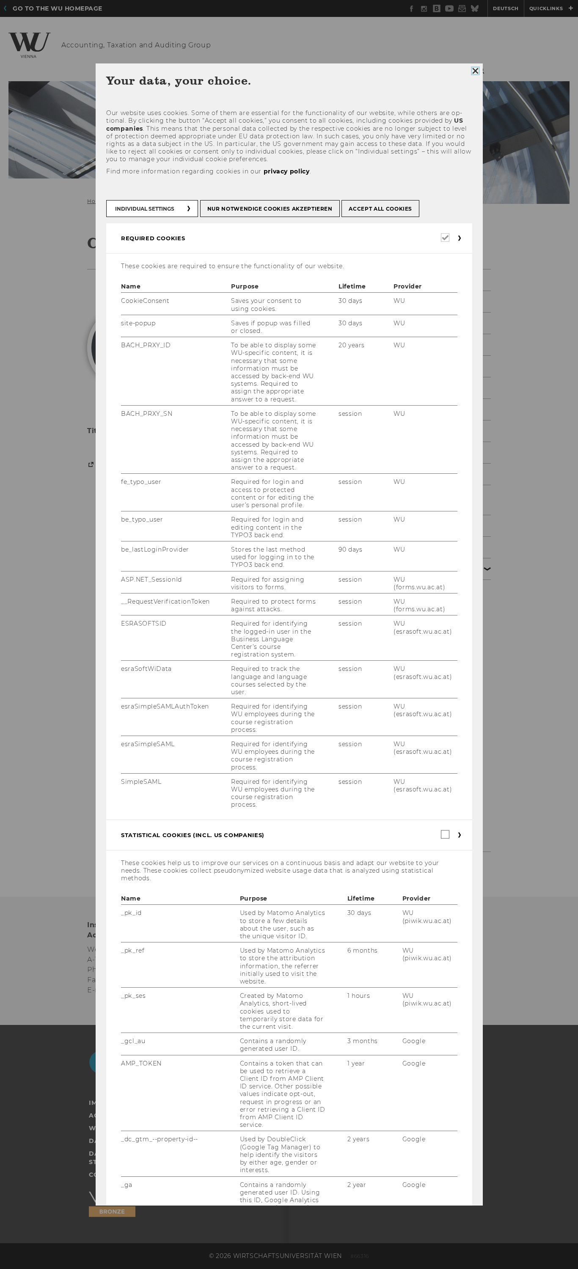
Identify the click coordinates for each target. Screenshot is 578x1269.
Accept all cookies (380, 209)
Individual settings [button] (144, 209)
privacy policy (286, 171)
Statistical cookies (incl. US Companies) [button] (192, 835)
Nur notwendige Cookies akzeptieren (269, 209)
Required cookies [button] (153, 238)
